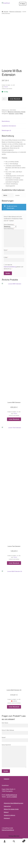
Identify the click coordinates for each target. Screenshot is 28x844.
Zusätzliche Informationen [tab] (9, 126)
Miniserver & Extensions (15, 11)
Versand (6, 86)
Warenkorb (22, 840)
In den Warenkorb (15, 99)
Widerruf (6, 812)
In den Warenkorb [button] (14, 419)
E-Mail (6, 257)
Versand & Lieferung (9, 815)
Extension (11, 113)
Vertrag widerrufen (14, 836)
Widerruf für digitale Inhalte (11, 809)
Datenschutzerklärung (10, 267)
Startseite (6, 11)
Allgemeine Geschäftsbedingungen (13, 803)
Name (6, 250)
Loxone (17, 113)
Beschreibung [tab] (5, 121)
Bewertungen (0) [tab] (6, 130)
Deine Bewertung (9, 224)
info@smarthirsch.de (11, 795)
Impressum (7, 818)
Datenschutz (7, 806)
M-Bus (21, 113)
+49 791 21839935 (11, 797)
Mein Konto (4, 841)
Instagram (6, 779)
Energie (23, 112)
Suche (14, 841)
